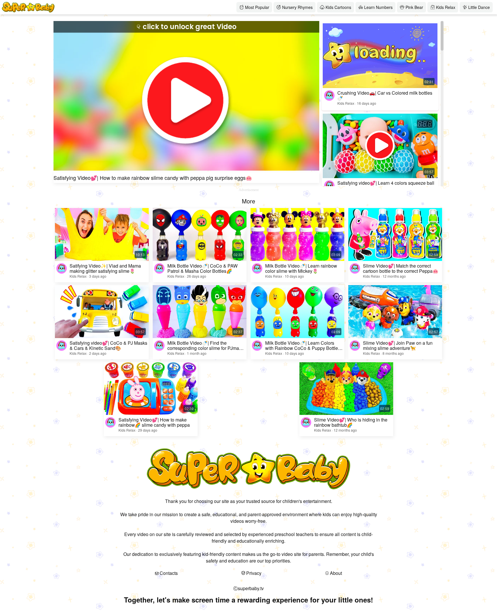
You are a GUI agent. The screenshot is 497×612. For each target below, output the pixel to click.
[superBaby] (118, 7)
